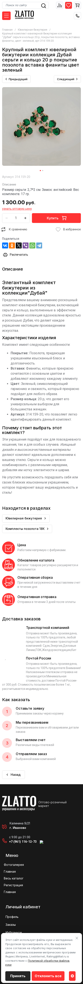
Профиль (12, 917)
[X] (19, 245)
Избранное (14, 932)
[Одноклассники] (12, 245)
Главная (7, 29)
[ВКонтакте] (5, 245)
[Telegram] (39, 245)
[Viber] (26, 245)
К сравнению (18, 229)
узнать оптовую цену (17, 208)
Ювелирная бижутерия (32, 29)
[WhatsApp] (32, 245)
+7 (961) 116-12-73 (23, 841)
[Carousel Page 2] (42, 170)
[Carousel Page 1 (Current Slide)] (40, 170)
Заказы (11, 924)
